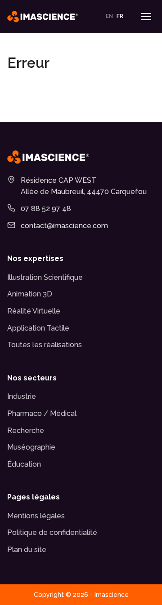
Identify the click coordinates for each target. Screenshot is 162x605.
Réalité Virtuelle (33, 311)
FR (120, 16)
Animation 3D (29, 294)
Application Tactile (38, 328)
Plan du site (26, 549)
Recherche (25, 430)
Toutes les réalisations (44, 344)
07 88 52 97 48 (46, 208)
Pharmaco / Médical (41, 413)
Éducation (24, 464)
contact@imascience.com (64, 225)
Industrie (21, 396)
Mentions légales (36, 516)
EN (109, 16)
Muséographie (31, 447)
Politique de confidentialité (52, 532)
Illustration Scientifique (45, 277)
